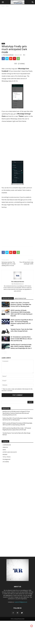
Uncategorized (6, 459)
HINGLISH (5, 447)
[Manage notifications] (31, 626)
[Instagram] (17, 613)
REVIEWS (5, 454)
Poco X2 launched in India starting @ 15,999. (26, 263)
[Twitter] (22, 613)
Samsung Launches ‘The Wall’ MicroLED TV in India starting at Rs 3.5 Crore (8, 263)
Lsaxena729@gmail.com (20, 602)
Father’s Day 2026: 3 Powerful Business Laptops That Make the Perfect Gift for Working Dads (21, 304)
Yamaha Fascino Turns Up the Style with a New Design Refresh (16, 433)
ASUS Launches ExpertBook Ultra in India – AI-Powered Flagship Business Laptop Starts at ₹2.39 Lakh (17, 428)
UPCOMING (6, 461)
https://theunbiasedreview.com (18, 283)
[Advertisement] (17, 25)
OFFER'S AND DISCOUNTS (10, 452)
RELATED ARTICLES (8, 298)
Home (3, 6)
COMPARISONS (5, 306)
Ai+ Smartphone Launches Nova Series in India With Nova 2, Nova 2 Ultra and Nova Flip (21, 338)
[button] (32, 2)
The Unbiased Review (8, 54)
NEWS (7, 6)
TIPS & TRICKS (6, 457)
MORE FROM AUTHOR (20, 298)
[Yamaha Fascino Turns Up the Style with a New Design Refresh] (6, 331)
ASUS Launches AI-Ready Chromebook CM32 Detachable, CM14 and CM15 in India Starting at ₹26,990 (17, 423)
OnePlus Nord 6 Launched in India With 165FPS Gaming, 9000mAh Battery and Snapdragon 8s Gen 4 (21, 346)
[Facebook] (13, 613)
